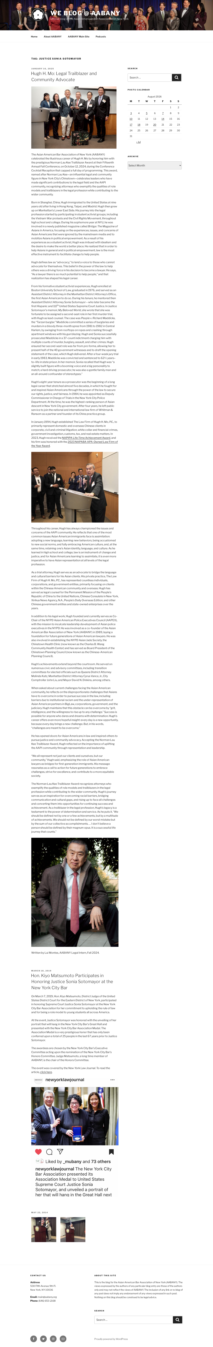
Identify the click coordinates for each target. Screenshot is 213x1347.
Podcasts (101, 36)
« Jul (138, 141)
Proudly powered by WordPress (111, 1339)
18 (139, 124)
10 (131, 118)
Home (34, 36)
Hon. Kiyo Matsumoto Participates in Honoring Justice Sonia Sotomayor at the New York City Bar (72, 981)
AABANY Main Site (78, 36)
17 (131, 124)
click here (46, 1072)
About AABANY (53, 36)
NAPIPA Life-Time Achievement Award (86, 437)
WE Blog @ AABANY (85, 13)
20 (154, 124)
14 (163, 118)
